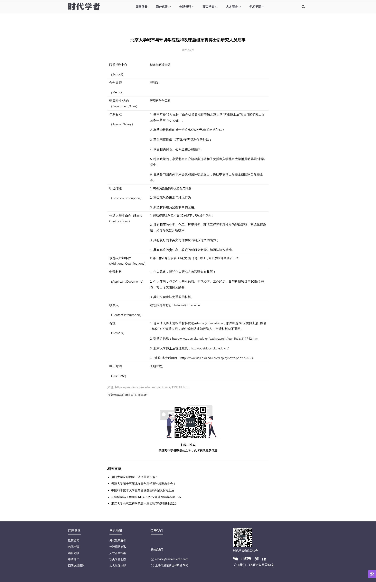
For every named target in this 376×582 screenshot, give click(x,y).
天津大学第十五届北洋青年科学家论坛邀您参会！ (143, 483)
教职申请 (73, 546)
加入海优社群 (117, 565)
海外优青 (162, 6)
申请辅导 (73, 559)
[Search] (303, 6)
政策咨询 (73, 540)
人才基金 (232, 6)
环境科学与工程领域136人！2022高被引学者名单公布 (146, 497)
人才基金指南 (117, 553)
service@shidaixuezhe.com (171, 559)
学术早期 (255, 6)
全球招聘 (185, 6)
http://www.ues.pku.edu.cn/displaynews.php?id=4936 (217, 358)
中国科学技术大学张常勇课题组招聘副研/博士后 (142, 490)
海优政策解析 (117, 540)
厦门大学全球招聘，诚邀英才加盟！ (134, 477)
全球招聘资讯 (117, 546)
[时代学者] (84, 6)
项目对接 (73, 553)
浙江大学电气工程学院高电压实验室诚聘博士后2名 (144, 503)
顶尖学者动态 (117, 559)
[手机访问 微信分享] (372, 574)
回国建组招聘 (76, 565)
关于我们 (157, 531)
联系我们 (157, 549)
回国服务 (141, 6)
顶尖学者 (208, 6)
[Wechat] (237, 558)
